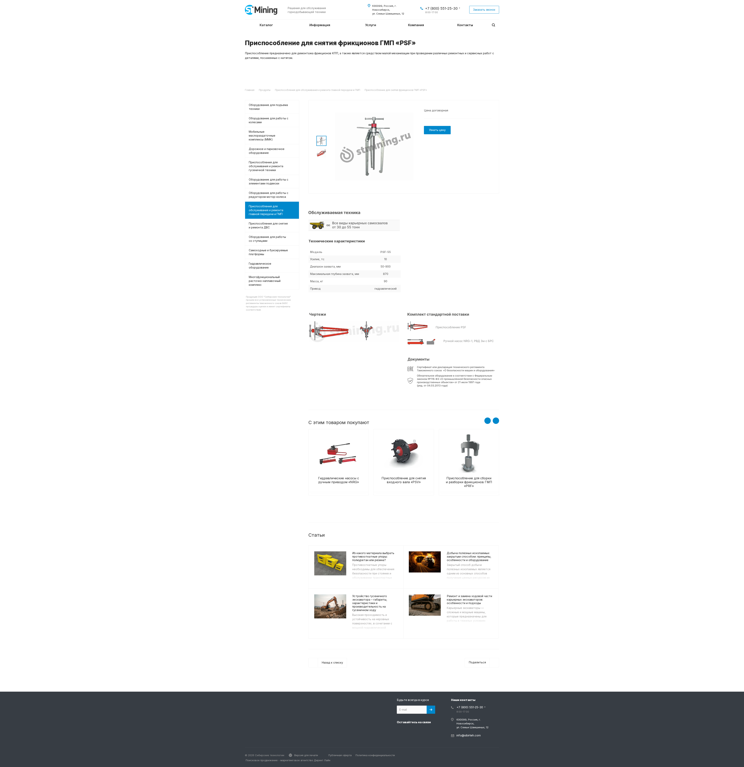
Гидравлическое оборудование (260, 265)
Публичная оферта (340, 755)
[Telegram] (410, 731)
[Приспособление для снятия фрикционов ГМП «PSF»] (374, 146)
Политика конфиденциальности (375, 755)
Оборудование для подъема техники (268, 106)
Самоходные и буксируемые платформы (268, 252)
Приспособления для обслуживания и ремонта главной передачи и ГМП (317, 90)
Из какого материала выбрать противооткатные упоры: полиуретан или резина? (373, 556)
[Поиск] (493, 25)
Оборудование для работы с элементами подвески (268, 181)
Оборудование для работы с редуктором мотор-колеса (268, 194)
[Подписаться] (431, 710)
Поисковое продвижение (262, 760)
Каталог (267, 25)
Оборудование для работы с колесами (268, 120)
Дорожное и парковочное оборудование (266, 150)
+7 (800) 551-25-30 (441, 8)
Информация (320, 25)
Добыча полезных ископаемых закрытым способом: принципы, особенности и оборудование (469, 556)
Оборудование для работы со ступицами (267, 238)
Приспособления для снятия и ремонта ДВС (268, 225)
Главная (249, 90)
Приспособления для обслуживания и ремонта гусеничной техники (266, 166)
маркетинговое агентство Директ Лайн (305, 760)
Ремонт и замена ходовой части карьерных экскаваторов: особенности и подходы (469, 599)
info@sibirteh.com (468, 735)
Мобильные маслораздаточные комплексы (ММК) (262, 135)
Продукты (264, 90)
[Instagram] (401, 731)
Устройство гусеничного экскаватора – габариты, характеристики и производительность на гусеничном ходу (369, 603)
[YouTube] (419, 731)
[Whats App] (428, 731)
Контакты (465, 25)
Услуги (371, 25)
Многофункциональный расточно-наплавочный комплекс (265, 280)
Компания (416, 25)
